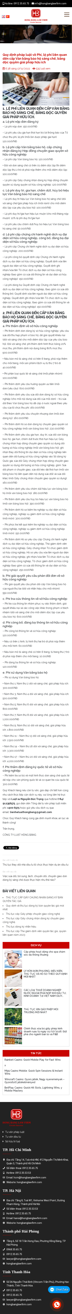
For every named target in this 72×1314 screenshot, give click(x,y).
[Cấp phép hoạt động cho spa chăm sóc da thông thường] (13, 959)
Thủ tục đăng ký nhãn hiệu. (21, 926)
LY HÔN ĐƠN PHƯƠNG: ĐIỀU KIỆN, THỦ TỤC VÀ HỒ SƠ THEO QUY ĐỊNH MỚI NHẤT (45, 974)
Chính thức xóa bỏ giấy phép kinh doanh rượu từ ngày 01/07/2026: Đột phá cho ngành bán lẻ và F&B (45, 1031)
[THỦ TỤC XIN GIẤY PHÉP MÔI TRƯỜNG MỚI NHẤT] (13, 1016)
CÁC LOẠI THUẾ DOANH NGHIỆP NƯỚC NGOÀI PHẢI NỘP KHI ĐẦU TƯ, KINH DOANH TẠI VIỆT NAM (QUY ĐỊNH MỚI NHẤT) (45, 994)
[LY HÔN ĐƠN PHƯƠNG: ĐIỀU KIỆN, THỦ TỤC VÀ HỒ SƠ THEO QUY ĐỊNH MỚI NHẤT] (13, 978)
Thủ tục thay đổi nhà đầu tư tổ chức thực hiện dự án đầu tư (35, 864)
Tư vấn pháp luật (14, 1132)
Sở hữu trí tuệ (12, 1141)
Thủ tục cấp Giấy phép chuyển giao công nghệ (33, 913)
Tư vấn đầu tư (13, 1136)
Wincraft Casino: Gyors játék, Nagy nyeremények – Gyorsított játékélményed (34, 1081)
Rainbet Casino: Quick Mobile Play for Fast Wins (33, 1059)
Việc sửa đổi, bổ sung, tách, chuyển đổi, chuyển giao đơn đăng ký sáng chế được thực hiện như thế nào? (35, 878)
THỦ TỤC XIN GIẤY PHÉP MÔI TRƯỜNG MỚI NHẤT (41, 1011)
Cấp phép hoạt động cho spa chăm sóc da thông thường (44, 953)
